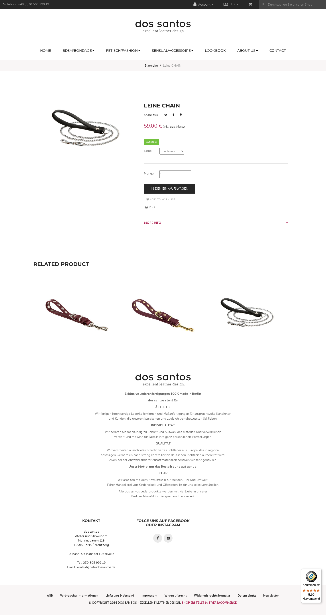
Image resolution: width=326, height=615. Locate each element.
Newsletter (271, 595)
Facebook (173, 115)
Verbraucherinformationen (79, 595)
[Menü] (319, 571)
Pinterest (180, 115)
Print (151, 207)
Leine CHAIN (249, 325)
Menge (149, 173)
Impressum (149, 595)
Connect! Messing (163, 325)
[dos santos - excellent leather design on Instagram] (168, 538)
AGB (50, 595)
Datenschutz (247, 595)
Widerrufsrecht (176, 595)
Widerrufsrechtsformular (212, 595)
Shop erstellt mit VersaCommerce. (210, 602)
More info (152, 223)
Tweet (165, 115)
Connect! (76, 325)
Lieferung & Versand (120, 595)
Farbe (148, 151)
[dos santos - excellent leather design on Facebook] (157, 538)
